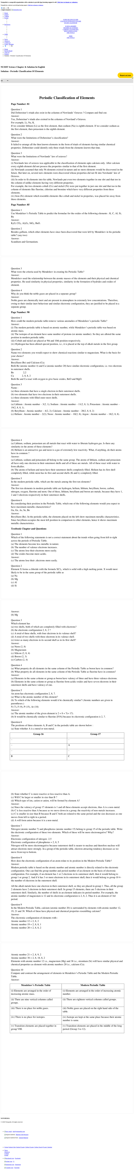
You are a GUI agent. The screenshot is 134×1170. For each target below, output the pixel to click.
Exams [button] (6, 18)
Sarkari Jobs (12, 1147)
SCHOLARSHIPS (70, 26)
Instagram (18, 1164)
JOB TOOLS (71, 33)
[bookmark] (132, 77)
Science (6, 54)
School (6, 14)
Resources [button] (7, 24)
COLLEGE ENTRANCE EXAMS (70, 21)
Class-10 (6, 52)
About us (7, 41)
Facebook (18, 1158)
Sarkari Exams (20, 1147)
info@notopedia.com (19, 1131)
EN (4, 8)
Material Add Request (22, 1134)
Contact (6, 1153)
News (6, 39)
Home (6, 13)
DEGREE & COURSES (70, 28)
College (6, 16)
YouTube (17, 1167)
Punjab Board (8, 51)
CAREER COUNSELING (71, 29)
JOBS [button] (6, 34)
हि (8, 8)
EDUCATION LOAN (70, 31)
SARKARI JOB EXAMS (70, 19)
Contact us (7, 42)
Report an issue (125, 75)
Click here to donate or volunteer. (67, 2)
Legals (6, 1155)
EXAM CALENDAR (70, 23)
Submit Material (23, 1137)
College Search (38, 1147)
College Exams (29, 1147)
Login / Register (9, 44)
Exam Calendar (47, 1147)
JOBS (70, 36)
